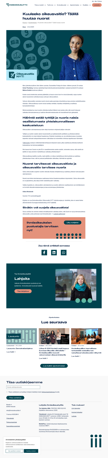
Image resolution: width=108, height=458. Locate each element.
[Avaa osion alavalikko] (45, 5)
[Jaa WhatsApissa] (63, 252)
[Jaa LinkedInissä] (54, 252)
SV (93, 1)
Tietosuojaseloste (11, 422)
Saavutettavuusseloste (13, 426)
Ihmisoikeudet (61, 5)
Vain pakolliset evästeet (14, 451)
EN (96, 1)
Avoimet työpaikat (77, 412)
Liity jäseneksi (76, 408)
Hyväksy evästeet (31, 451)
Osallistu (85, 5)
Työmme (50, 5)
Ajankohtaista (74, 5)
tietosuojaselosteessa (48, 392)
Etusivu (25, 22)
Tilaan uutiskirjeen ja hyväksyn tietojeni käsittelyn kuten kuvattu (33, 392)
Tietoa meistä (39, 5)
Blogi (24, 27)
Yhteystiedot (10, 418)
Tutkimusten (26, 143)
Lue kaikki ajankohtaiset (54, 366)
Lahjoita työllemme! (59, 214)
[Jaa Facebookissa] (44, 252)
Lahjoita (97, 5)
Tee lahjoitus (23, 291)
